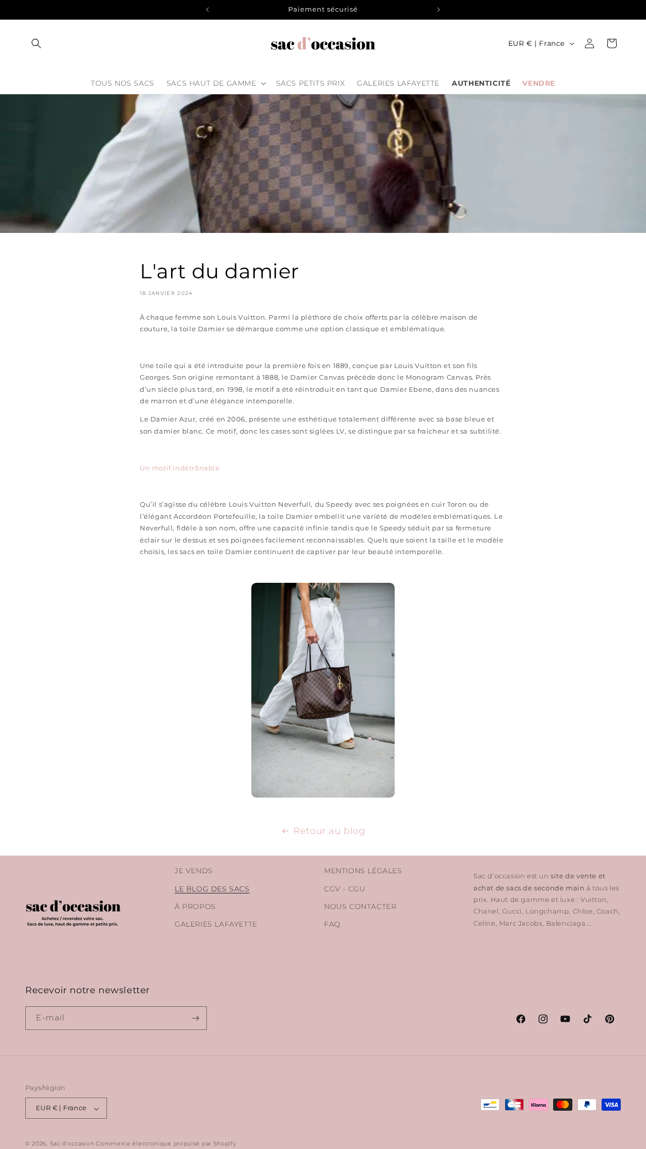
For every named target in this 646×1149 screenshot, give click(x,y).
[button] (36, 43)
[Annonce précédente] (207, 9)
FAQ (332, 923)
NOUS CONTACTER (360, 906)
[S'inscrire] (195, 1018)
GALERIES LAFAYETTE (216, 923)
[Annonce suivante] (438, 9)
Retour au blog (329, 830)
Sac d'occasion (72, 1143)
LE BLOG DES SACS (212, 888)
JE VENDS (194, 870)
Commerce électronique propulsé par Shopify (166, 1143)
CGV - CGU (344, 888)
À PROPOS (195, 906)
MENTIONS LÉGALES (363, 870)
